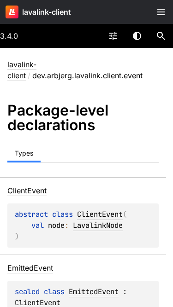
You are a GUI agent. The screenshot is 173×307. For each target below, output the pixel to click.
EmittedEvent (94, 291)
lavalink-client (46, 12)
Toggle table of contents (161, 12)
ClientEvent (100, 214)
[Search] (161, 36)
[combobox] (113, 36)
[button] (161, 36)
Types (24, 153)
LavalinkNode (98, 225)
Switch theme (137, 36)
